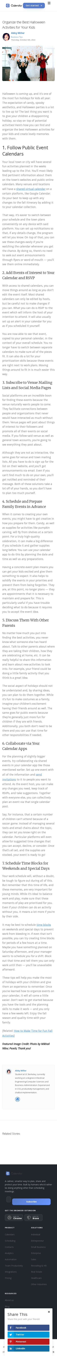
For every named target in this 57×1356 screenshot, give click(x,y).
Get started (32, 5)
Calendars (10, 1234)
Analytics (9, 1253)
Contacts (9, 1247)
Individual (35, 1234)
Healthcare (36, 1278)
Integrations (11, 1271)
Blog (7, 1306)
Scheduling (10, 1240)
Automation (11, 1259)
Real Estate (36, 1271)
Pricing (8, 1278)
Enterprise (36, 1253)
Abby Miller (18, 33)
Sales (33, 1259)
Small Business (38, 1247)
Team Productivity (14, 1265)
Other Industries (39, 1284)
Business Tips (17, 37)
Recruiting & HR (39, 1265)
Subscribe (31, 1201)
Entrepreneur (37, 1240)
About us (9, 1300)
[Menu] (49, 5)
